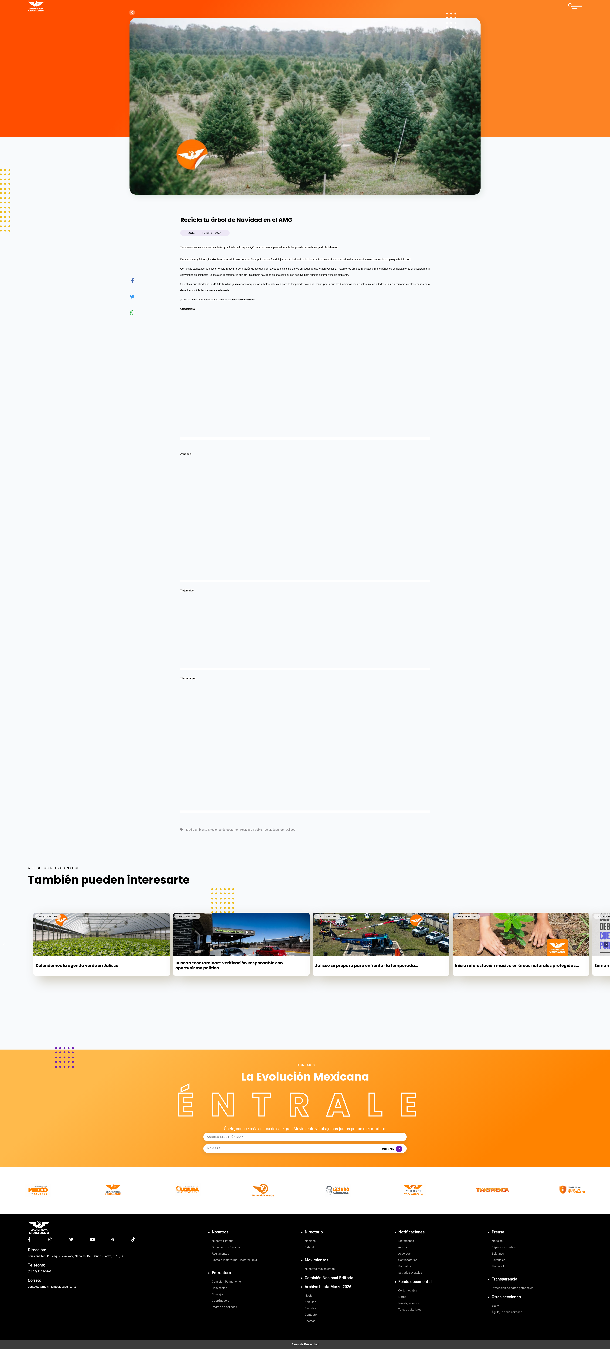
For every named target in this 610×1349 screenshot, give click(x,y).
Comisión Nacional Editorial (329, 1278)
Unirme (388, 1148)
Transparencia (504, 1279)
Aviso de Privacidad (305, 1344)
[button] (606, 944)
